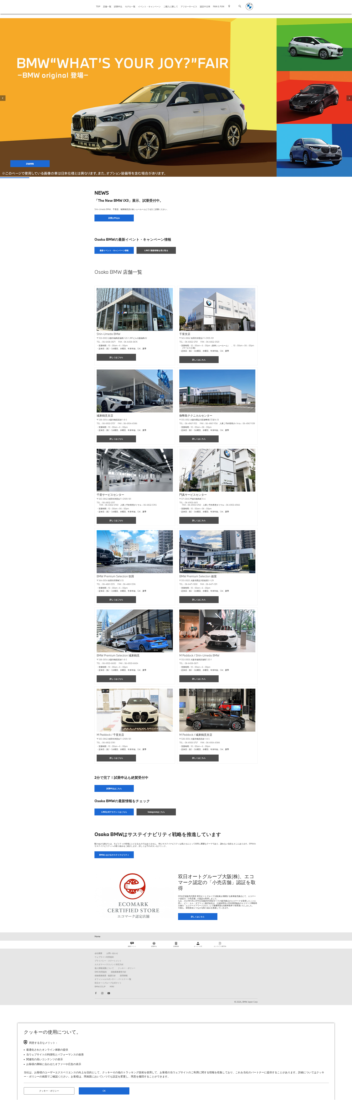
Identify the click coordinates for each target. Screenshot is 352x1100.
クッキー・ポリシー (126, 968)
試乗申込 (118, 6)
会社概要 (98, 953)
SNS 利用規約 (101, 971)
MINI (112, 986)
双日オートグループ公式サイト (108, 983)
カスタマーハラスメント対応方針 (109, 964)
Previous (3, 98)
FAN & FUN (218, 6)
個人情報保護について (104, 968)
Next (349, 98)
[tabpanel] (176, 97)
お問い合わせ (112, 953)
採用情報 (124, 975)
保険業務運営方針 (118, 971)
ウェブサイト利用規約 (104, 957)
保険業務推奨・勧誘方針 (105, 975)
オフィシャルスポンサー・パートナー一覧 (113, 979)
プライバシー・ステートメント (108, 960)
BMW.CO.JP (100, 986)
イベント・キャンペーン (149, 6)
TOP (98, 6)
